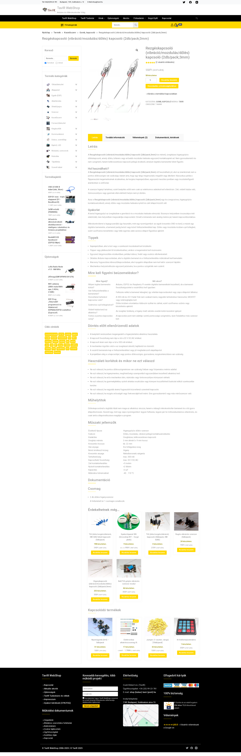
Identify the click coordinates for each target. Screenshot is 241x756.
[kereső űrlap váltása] (196, 18)
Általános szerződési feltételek (58, 723)
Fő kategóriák (71, 25)
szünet (47, 349)
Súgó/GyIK (153, 18)
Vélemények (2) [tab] (140, 137)
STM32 (66, 345)
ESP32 (61, 334)
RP (56, 345)
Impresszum (50, 699)
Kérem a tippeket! (91, 706)
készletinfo (62, 338)
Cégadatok (48, 720)
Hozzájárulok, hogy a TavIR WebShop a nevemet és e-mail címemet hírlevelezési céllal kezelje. (100, 700)
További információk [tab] (115, 137)
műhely (62, 341)
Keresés (73, 58)
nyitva (73, 341)
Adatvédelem (50, 726)
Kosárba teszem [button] (100, 552)
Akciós (126, 18)
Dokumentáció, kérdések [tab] (167, 137)
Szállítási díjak (50, 735)
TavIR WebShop (68, 8)
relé (51, 345)
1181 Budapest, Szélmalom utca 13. (139, 702)
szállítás (74, 345)
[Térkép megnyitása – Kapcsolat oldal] (141, 715)
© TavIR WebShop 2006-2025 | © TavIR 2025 (62, 748)
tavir (53, 349)
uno (67, 349)
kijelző (74, 334)
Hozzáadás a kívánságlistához (162, 86)
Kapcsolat (166, 18)
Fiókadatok (139, 18)
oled (47, 345)
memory (48, 341)
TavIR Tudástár (87, 18)
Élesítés (57, 352)
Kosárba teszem (169, 80)
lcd (69, 338)
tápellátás (60, 349)
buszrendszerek (51, 334)
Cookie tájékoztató (52, 729)
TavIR (181, 102)
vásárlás (74, 349)
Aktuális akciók (51, 688)
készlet (54, 338)
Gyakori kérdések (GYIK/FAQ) (57, 703)
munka (55, 341)
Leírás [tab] (95, 137)
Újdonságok (113, 18)
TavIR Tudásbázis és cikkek (56, 696)
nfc (68, 341)
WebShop (49, 352)
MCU (74, 338)
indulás (68, 334)
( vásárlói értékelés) (165, 62)
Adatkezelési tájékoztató (91, 702)
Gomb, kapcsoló (163, 102)
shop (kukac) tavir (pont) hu (143, 692)
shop (60, 345)
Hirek (101, 18)
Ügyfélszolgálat (51, 732)
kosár (47, 338)
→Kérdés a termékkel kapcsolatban (161, 94)
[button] (137, 50)
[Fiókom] (172, 24)
